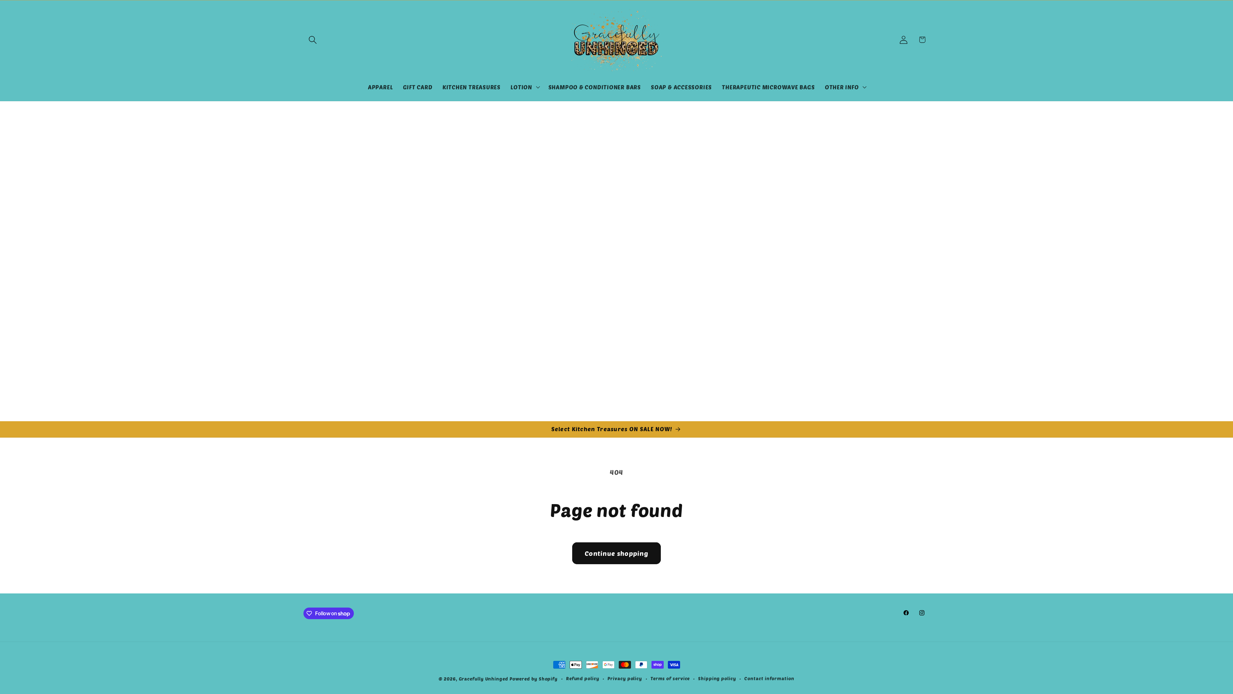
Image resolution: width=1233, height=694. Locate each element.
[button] (312, 40)
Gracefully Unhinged (483, 678)
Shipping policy (717, 678)
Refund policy (582, 678)
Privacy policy (625, 678)
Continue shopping (616, 553)
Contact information (769, 678)
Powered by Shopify (534, 678)
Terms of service (670, 678)
